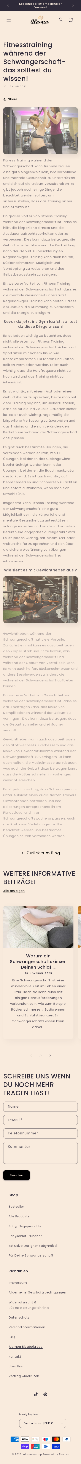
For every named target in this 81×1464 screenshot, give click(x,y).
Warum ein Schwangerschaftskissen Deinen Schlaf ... (38, 961)
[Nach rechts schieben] (50, 1055)
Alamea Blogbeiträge (26, 1346)
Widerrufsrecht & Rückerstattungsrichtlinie (29, 1305)
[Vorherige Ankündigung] (8, 5)
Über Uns (16, 1366)
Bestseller (16, 1206)
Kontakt (15, 1356)
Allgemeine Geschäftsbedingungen (37, 1292)
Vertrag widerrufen (24, 1376)
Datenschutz (19, 1317)
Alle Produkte (19, 1216)
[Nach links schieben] (31, 1055)
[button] (8, 19)
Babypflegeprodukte (25, 1226)
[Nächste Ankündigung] (73, 5)
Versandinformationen (27, 1327)
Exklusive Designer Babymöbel (33, 1246)
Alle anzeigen (14, 891)
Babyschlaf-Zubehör (25, 1236)
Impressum (18, 1283)
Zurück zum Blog (43, 853)
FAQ (12, 1337)
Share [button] (12, 99)
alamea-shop (32, 1454)
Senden (16, 1175)
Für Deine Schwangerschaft (31, 1255)
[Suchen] (61, 19)
